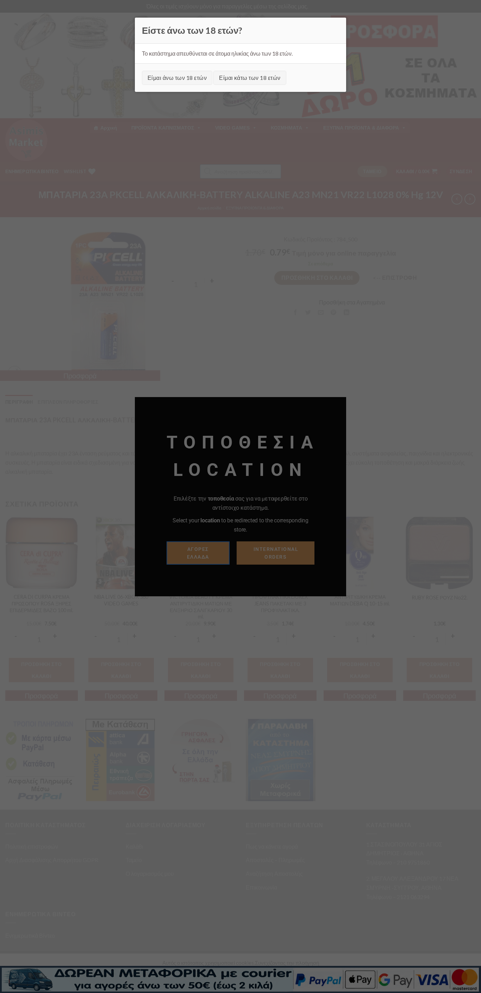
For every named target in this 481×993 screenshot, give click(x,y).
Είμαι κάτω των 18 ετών (250, 77)
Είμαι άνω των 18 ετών (177, 77)
